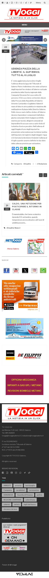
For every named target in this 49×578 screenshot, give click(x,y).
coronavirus (34, 490)
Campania (8, 490)
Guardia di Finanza (25, 495)
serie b (16, 504)
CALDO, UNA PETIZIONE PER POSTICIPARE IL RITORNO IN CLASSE (27, 207)
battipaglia (30, 485)
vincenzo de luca (10, 509)
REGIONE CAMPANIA (12, 500)
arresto (18, 485)
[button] (4, 40)
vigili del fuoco (30, 504)
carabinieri (20, 490)
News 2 (17, 228)
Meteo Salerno (13, 249)
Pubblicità (6, 518)
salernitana (30, 500)
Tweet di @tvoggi (9, 565)
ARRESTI (7, 485)
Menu (38, 2)
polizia (39, 495)
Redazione (43, 164)
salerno (7, 504)
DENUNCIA (8, 495)
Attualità (27, 164)
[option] (24, 38)
